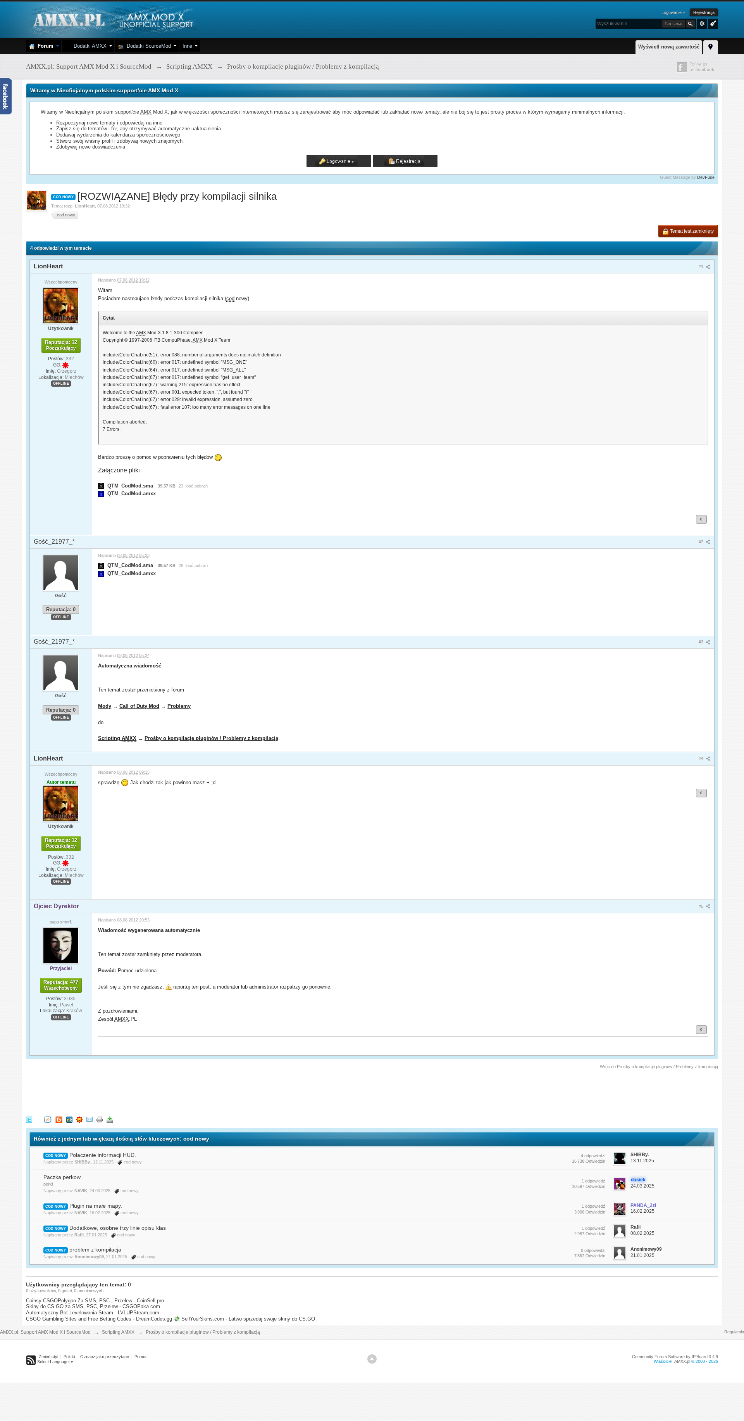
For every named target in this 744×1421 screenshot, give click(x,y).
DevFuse (706, 177)
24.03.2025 (642, 1186)
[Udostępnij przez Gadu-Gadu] (79, 1119)
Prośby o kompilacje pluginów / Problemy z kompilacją (211, 738)
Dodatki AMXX (89, 46)
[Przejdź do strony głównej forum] (112, 19)
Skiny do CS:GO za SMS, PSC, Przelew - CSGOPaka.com (93, 1306)
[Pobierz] (110, 1119)
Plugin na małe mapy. (95, 1206)
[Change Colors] (712, 23)
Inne (187, 46)
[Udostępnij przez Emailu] (89, 1119)
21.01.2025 (642, 1255)
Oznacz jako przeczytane (104, 1356)
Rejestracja (704, 12)
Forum (43, 46)
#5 (701, 906)
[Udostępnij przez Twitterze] (29, 1119)
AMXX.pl (682, 1361)
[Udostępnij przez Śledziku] (69, 1119)
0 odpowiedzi (593, 1250)
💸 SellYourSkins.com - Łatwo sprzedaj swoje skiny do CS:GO (244, 1319)
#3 (701, 642)
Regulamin (734, 1331)
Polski (69, 1356)
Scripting (117, 738)
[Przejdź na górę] (372, 1359)
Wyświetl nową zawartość (668, 47)
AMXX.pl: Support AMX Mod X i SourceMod (45, 1332)
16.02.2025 (642, 1211)
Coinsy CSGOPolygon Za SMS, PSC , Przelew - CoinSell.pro (95, 1300)
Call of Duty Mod (139, 706)
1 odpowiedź (593, 1181)
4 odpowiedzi (593, 1155)
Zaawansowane (702, 24)
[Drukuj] (99, 1119)
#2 (701, 541)
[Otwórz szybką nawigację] (710, 46)
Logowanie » (673, 12)
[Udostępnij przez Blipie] (58, 1119)
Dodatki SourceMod (147, 46)
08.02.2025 (642, 1233)
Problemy (179, 706)
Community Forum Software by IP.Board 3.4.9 (675, 1356)
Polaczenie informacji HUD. (102, 1155)
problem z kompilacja (95, 1249)
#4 (701, 758)
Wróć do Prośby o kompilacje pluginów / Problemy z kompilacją (659, 1066)
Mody (104, 706)
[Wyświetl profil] (61, 305)
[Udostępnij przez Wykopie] (48, 1119)
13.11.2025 (642, 1160)
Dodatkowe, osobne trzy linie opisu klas (117, 1228)
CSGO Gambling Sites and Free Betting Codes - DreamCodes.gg (99, 1319)
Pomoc (141, 1356)
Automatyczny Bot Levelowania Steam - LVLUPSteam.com (92, 1313)
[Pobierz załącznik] (101, 486)
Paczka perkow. (62, 1177)
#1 (701, 266)
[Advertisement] (167, 1091)
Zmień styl (48, 1356)
